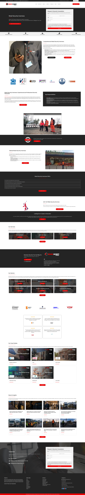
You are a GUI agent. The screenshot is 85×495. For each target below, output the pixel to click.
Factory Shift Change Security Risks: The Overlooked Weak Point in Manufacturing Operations (34, 430)
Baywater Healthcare (13, 362)
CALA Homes (57, 362)
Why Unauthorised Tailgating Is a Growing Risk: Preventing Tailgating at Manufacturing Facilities (68, 412)
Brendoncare (35, 380)
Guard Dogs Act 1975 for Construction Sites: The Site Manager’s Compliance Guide (50, 430)
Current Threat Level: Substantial (10, 483)
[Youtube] (67, 0)
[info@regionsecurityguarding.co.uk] (9, 463)
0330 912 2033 (28, 261)
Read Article (10, 432)
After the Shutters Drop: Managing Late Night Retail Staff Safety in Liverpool (16, 412)
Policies (27, 488)
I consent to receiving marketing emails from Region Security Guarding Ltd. (57, 24)
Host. (33, 362)
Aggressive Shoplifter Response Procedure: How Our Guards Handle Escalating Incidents (50, 412)
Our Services (27, 481)
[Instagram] (63, 0)
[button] (60, 0)
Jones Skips (57, 380)
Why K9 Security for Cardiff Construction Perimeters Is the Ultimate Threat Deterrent (68, 430)
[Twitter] (63, 488)
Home (27, 479)
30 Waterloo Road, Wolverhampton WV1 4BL (19, 460)
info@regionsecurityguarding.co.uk (17, 463)
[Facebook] (61, 0)
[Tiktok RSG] (66, 0)
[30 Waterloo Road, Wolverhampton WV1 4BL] (9, 460)
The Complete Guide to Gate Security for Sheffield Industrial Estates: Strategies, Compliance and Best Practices (16, 430)
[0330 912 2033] (9, 458)
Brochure (27, 480)
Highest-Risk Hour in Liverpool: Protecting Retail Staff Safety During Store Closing (34, 412)
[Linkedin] (64, 0)
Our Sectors (27, 482)
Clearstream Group (12, 380)
